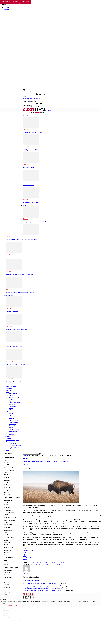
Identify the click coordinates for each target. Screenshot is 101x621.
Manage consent (30, 620)
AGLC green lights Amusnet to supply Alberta (36, 222)
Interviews (9, 388)
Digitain (11, 401)
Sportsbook (7, 480)
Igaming (6, 490)
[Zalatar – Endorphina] (14, 307)
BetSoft (11, 395)
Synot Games (13, 433)
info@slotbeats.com (11, 605)
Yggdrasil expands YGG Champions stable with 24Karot (22, 239)
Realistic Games (13, 426)
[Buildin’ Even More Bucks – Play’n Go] (14, 324)
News (24, 205)
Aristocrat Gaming (28, 550)
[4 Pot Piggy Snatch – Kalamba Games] (31, 145)
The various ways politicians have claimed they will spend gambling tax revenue (45, 585)
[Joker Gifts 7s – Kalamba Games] (14, 359)
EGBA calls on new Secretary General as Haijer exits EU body (40, 583)
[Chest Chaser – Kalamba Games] (31, 127)
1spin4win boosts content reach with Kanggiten (19, 274)
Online (24, 556)
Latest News (7, 494)
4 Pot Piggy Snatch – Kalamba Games (34, 150)
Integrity (6, 554)
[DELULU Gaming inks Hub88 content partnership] (14, 287)
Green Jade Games (14, 402)
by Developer (8, 390)
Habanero (12, 404)
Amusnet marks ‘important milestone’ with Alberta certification (41, 588)
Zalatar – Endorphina (12, 311)
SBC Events (6, 610)
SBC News (6, 613)
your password (40, 94)
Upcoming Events (9, 590)
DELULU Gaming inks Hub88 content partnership (20, 292)
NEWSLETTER (25, 1)
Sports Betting (8, 500)
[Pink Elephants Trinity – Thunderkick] (14, 377)
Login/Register (8, 570)
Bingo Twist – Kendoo (29, 167)
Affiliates (6, 464)
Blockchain (7, 542)
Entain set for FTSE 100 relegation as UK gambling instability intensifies (43, 590)
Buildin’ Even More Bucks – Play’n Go (16, 329)
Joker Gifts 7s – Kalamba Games (15, 364)
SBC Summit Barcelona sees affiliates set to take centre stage (49, 562)
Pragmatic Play (13, 422)
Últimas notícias (9, 470)
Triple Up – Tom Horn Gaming (14, 347)
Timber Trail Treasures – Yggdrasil (32, 202)
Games (5, 460)
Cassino (6, 522)
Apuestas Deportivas (10, 512)
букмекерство (8, 530)
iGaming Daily (13, 443)
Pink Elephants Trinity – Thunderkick (16, 382)
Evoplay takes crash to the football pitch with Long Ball (45, 564)
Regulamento (8, 524)
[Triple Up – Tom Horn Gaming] (14, 342)
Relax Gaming (13, 431)
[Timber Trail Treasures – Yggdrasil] (31, 198)
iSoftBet (11, 408)
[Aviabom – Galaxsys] (31, 180)
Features (6, 385)
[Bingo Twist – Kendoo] (31, 162)
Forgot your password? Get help (32, 98)
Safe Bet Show (13, 449)
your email (39, 103)
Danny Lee (26, 464)
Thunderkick (9, 379)
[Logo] (28, 113)
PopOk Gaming (13, 420)
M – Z (7, 411)
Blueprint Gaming (14, 399)
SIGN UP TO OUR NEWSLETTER (10, 1)
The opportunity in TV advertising (15, 257)
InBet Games (12, 406)
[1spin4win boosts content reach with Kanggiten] (14, 270)
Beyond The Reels (14, 447)
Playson (11, 417)
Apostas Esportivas (9, 520)
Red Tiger (11, 427)
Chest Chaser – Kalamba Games (32, 132)
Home (24, 455)
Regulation (7, 462)
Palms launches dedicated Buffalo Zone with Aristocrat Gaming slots (46, 461)
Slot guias (7, 474)
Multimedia (7, 436)
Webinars (8, 438)
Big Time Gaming (14, 397)
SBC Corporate (7, 608)
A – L (7, 392)
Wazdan (11, 435)
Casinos (6, 514)
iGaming (6, 482)
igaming (25, 554)
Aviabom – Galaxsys (28, 185)
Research (6, 574)
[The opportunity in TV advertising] (14, 252)
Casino (24, 552)
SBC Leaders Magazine (12, 440)
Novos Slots (7, 472)
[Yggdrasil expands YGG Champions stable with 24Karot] (31, 234)
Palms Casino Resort (28, 557)
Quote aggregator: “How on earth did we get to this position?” (40, 587)
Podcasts (8, 442)
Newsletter (7, 451)
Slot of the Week (8, 295)
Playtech (11, 419)
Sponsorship (7, 550)
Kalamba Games (14, 410)
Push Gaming (12, 424)
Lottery (6, 504)
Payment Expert (7, 612)
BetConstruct (13, 394)
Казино (6, 532)
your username (40, 93)
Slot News (25, 219)
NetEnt (11, 413)
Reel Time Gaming (14, 429)
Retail (5, 484)
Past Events (7, 592)
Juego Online (7, 510)
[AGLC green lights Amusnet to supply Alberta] (31, 217)
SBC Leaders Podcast (15, 445)
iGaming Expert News (33, 580)
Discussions (7, 572)
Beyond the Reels (11, 386)
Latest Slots (26, 116)
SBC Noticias (6, 615)
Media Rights (7, 552)
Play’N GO (9, 326)
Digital (6, 562)
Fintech (6, 540)
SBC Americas (7, 617)
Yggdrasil (25, 199)
